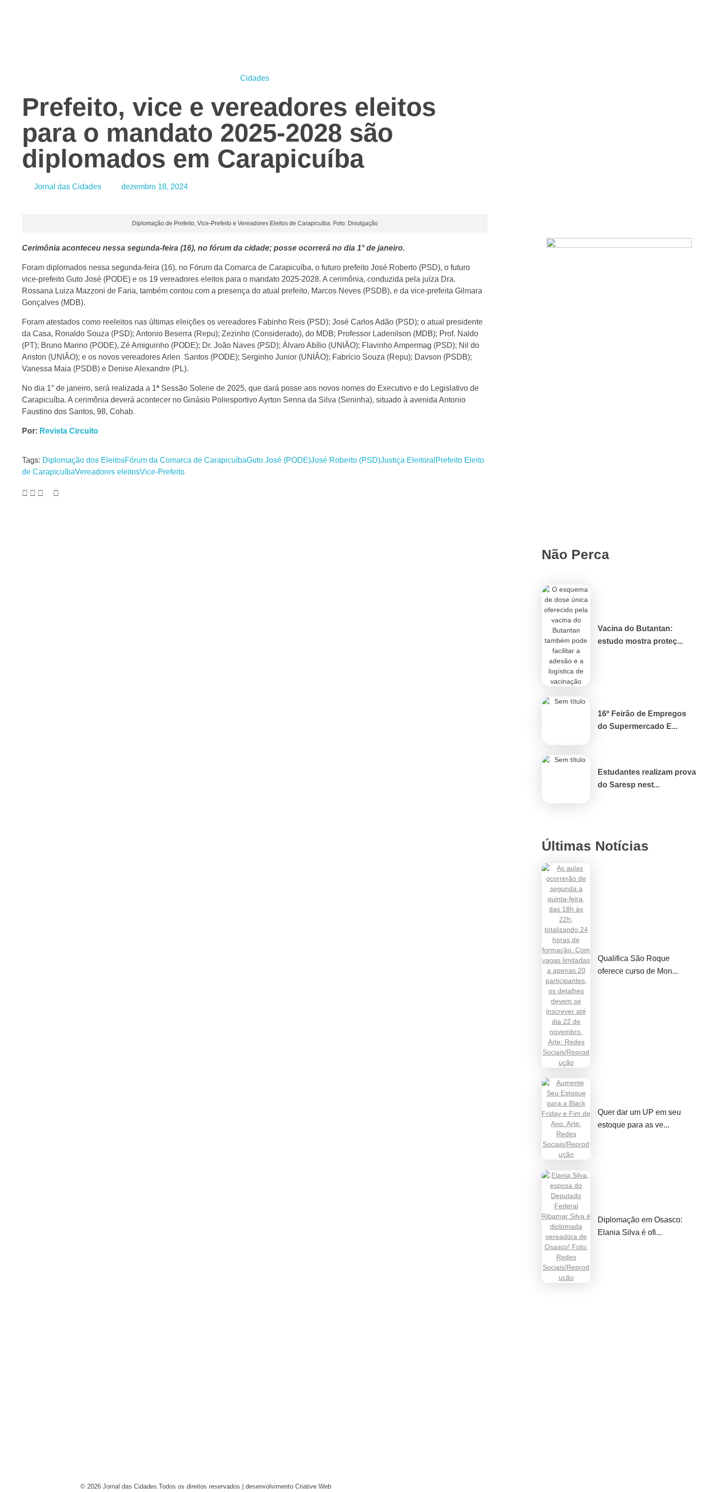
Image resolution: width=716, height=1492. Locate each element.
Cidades (254, 78)
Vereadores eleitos (107, 472)
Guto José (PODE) (278, 460)
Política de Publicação (413, 1475)
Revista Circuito (69, 431)
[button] (25, 493)
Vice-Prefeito (162, 472)
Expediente (247, 1456)
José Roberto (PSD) (345, 460)
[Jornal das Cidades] (91, 6)
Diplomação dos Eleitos (83, 460)
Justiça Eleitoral (407, 460)
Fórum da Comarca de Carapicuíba (185, 460)
